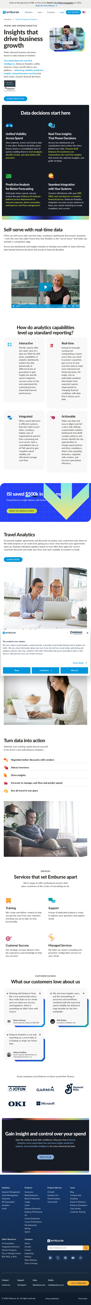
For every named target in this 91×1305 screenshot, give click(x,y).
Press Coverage (31, 1263)
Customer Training (77, 1212)
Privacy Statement (52, 1299)
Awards (28, 1247)
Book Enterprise (31, 1195)
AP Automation (8, 1202)
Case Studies (75, 1209)
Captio (27, 1202)
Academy (74, 1199)
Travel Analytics (53, 1199)
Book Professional (32, 1199)
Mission (28, 1257)
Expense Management (11, 1192)
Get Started (73, 12)
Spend (27, 1232)
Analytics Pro (53, 1195)
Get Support (21, 1285)
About (27, 1243)
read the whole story (21, 511)
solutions (8, 19)
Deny (17, 670)
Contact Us (6, 1285)
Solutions (29, 12)
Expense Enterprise (33, 1209)
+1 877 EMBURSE (78, 1283)
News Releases (31, 1260)
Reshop (28, 1229)
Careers (28, 1250)
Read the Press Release (45, 6)
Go (26, 1215)
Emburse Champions (78, 1205)
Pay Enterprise (31, 1225)
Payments (6, 1199)
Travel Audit (52, 1202)
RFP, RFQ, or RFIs (9, 1257)
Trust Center (82, 1299)
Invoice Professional (33, 1222)
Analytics (6, 1205)
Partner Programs (9, 1250)
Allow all (74, 670)
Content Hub (75, 1195)
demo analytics (15, 99)
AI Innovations (8, 1243)
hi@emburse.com (39, 1285)
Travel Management (10, 1195)
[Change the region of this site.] (84, 12)
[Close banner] (87, 633)
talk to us (45, 1157)
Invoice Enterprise (32, 1219)
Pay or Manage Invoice (11, 1253)
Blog (72, 1192)
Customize (44, 670)
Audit (4, 1209)
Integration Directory (11, 1247)
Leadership (29, 1253)
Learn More (13, 559)
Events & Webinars (78, 1202)
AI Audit (50, 1192)
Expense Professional (33, 1212)
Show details (78, 663)
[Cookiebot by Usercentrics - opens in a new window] (71, 633)
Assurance (29, 1192)
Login (62, 12)
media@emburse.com (56, 1285)
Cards (27, 1205)
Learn (40, 12)
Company (51, 12)
